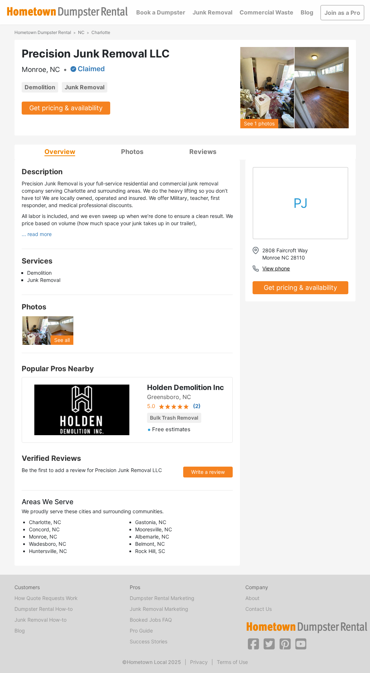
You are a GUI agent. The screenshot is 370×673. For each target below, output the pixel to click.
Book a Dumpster (160, 12)
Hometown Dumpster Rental (42, 32)
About (252, 598)
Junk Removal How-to (40, 620)
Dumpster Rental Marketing (162, 598)
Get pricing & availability (66, 108)
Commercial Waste (266, 12)
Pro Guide (141, 630)
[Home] (67, 12)
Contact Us (258, 609)
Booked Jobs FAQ (151, 620)
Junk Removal (212, 12)
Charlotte (100, 32)
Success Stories (148, 641)
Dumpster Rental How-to (43, 609)
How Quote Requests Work (46, 598)
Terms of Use (232, 662)
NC (81, 32)
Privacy (199, 662)
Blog (307, 12)
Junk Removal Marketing (159, 609)
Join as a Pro (342, 12)
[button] (253, 643)
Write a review (208, 472)
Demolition (40, 87)
